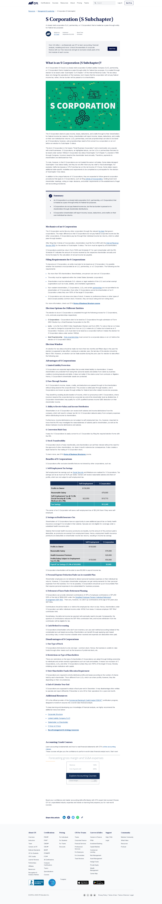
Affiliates (31, 866)
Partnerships (32, 863)
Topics (46, 868)
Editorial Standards (34, 850)
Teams (86, 3)
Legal (107, 840)
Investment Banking (96, 843)
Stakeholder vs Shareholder (58, 722)
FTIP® (46, 856)
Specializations (48, 871)
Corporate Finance (80, 840)
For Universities (79, 855)
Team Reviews (79, 858)
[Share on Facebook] (68, 818)
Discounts (62, 847)
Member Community (127, 837)
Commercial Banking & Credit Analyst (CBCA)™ (85, 700)
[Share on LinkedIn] (64, 818)
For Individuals (63, 837)
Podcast (123, 847)
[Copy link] (82, 818)
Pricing (79, 3)
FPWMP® (47, 853)
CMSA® (46, 843)
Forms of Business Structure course (87, 303)
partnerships (97, 288)
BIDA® (46, 850)
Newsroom (31, 869)
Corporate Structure (55, 714)
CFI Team (56, 34)
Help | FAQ (109, 837)
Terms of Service (123, 895)
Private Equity (94, 865)
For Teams (62, 843)
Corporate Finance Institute (33, 3)
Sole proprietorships (71, 337)
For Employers (79, 852)
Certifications (45, 3)
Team (30, 843)
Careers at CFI (32, 847)
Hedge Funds (94, 862)
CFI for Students (33, 853)
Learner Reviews (33, 859)
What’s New (124, 840)
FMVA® (46, 837)
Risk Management (95, 855)
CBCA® (46, 847)
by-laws (101, 231)
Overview (31, 837)
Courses (55, 3)
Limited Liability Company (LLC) (59, 718)
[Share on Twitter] (73, 818)
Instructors (31, 840)
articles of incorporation (94, 179)
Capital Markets (95, 847)
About (72, 3)
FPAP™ (46, 840)
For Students (63, 840)
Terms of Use (112, 895)
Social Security (78, 472)
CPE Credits (32, 856)
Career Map (94, 873)
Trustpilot (63, 879)
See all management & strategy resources (63, 730)
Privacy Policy (102, 895)
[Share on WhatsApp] (77, 818)
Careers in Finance (96, 837)
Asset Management (96, 858)
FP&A (91, 840)
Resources (64, 3)
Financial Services (80, 843)
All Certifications (49, 859)
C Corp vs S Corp (54, 726)
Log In (120, 3)
